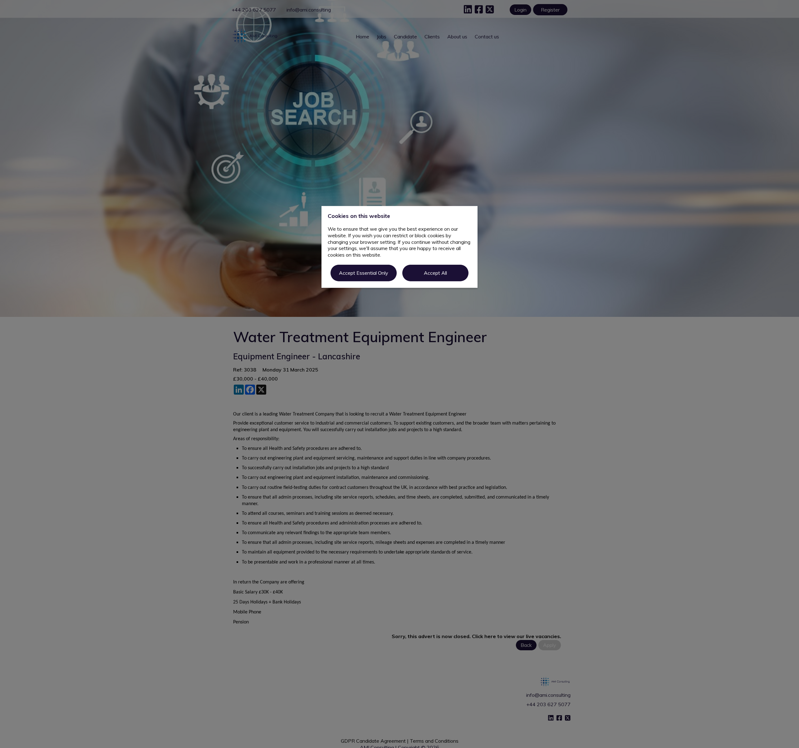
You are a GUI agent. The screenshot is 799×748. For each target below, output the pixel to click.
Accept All (435, 273)
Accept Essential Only (363, 273)
